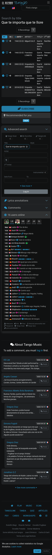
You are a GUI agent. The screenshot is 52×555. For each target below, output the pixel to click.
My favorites (27, 136)
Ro (12, 249)
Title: (6, 143)
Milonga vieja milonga (28, 253)
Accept (37, 551)
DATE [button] (18, 37)
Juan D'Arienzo (31, 532)
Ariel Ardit (48, 64)
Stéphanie (16, 300)
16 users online (16, 214)
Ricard (14, 259)
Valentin (15, 278)
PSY (7, 516)
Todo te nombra (24, 240)
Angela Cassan (10, 376)
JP (28, 221)
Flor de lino (23, 227)
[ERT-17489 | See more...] (4, 64)
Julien (14, 294)
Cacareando (25, 281)
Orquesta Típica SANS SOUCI (29, 78)
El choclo (22, 303)
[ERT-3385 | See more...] (4, 53)
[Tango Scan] (17, 240)
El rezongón (26, 272)
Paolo (14, 256)
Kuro (13, 240)
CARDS (16, 516)
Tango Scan (12, 136)
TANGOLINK (10, 511)
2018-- (19, 87)
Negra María (28, 234)
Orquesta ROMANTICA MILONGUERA (30, 90)
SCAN (38, 506)
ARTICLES (42, 511)
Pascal (14, 275)
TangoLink (41, 136)
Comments (14, 207)
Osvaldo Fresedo (18, 529)
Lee (13, 313)
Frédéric (15, 284)
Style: (32, 143)
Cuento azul (25, 290)
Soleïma (15, 316)
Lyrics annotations (18, 200)
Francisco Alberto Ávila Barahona (18, 390)
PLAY (19, 506)
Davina (14, 290)
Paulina (15, 265)
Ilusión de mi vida (28, 265)
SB (23, 221)
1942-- (19, 41)
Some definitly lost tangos (13, 532)
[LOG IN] (3, 8)
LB (12, 221)
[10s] (10, 41)
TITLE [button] (39, 37)
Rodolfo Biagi (11, 525)
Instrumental (38, 172)
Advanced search (17, 129)
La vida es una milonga (29, 275)
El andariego (23, 313)
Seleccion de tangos (32, 319)
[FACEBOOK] (40, 515)
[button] (13, 8)
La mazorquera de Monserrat (33, 284)
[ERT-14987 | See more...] (4, 87)
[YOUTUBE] (23, 520)
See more (26, 186)
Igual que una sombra (28, 262)
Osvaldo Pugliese (39, 525)
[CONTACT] (29, 520)
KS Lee (7, 360)
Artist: (6, 151)
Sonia (13, 246)
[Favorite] (7, 41)
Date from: (8, 177)
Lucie (13, 227)
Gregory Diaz (12, 407)
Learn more (16, 546)
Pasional (21, 230)
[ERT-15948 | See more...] (4, 76)
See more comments (26, 487)
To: (28, 177)
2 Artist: (8, 164)
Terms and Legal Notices (26, 536)
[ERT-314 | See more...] (4, 41)
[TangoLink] (22, 234)
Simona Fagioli (10, 423)
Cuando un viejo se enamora (30, 268)
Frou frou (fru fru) (28, 316)
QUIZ (32, 511)
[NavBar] (48, 2)
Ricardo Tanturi (25, 525)
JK (34, 221)
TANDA (23, 511)
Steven (14, 253)
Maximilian (15, 234)
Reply (45, 364)
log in (40, 350)
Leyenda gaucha (25, 287)
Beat (14, 303)
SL (39, 221)
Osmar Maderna (33, 529)
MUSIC (29, 506)
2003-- (19, 76)
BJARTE (15, 272)
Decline (46, 551)
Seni (13, 230)
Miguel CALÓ (30, 41)
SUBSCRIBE (27, 108)
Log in (26, 191)
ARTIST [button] (28, 37)
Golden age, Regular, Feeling (31, 294)
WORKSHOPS (29, 516)
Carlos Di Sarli (44, 532)
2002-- (19, 64)
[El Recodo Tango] (12, 505)
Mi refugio (23, 256)
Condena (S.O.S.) (28, 278)
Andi (14, 287)
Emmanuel (16, 319)
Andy (14, 268)
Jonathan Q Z (10, 472)
